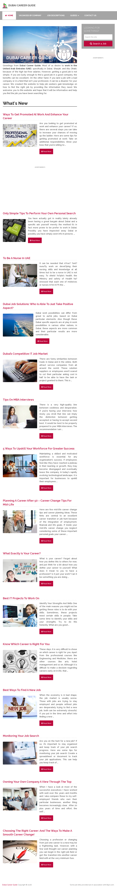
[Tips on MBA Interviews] (20, 418)
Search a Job (99, 43)
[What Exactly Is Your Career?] (20, 572)
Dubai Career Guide (22, 5)
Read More (47, 151)
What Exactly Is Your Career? (22, 553)
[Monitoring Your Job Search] (20, 754)
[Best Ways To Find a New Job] (20, 708)
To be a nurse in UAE (16, 258)
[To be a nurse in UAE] (20, 276)
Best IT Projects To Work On (21, 598)
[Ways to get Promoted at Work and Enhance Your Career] (20, 136)
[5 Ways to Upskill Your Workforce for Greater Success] (20, 467)
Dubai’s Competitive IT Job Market (25, 353)
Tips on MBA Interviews (18, 399)
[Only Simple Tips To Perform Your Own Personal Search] (14, 232)
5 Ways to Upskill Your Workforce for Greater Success (38, 448)
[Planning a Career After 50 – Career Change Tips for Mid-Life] (20, 523)
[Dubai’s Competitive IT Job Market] (20, 372)
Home (10, 15)
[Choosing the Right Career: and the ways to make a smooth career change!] (20, 853)
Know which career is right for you (26, 644)
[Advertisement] (40, 184)
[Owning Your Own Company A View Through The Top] (20, 800)
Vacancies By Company (30, 15)
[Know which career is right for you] (20, 662)
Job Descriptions (56, 15)
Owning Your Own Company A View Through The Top (37, 781)
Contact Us (90, 15)
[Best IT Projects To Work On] (20, 616)
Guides (73, 15)
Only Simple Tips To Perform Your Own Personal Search (39, 213)
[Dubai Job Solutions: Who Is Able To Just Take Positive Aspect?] (18, 326)
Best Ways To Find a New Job (22, 690)
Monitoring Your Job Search (21, 735)
